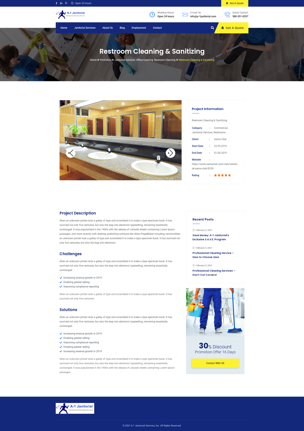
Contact (157, 27)
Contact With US (215, 363)
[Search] (212, 28)
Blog (122, 27)
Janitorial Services (84, 27)
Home (63, 27)
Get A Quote (237, 3)
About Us (107, 27)
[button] (70, 153)
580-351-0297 (240, 16)
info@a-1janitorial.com (203, 16)
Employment (139, 27)
